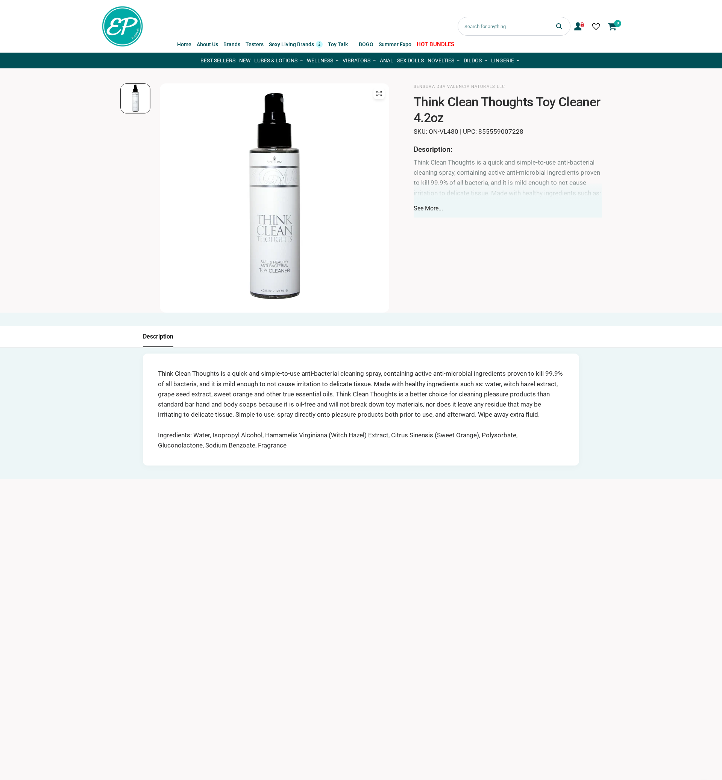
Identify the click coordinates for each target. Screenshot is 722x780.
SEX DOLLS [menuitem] (410, 60)
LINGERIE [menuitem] (502, 60)
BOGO (366, 44)
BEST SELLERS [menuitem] (217, 60)
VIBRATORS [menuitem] (356, 60)
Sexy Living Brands (296, 43)
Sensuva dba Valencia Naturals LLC (459, 86)
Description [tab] (158, 336)
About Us (207, 44)
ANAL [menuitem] (386, 60)
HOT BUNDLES (435, 44)
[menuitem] (184, 44)
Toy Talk (338, 44)
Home (184, 44)
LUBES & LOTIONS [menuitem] (275, 60)
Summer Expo (395, 44)
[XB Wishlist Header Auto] (596, 26)
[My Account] (579, 26)
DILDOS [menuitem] (473, 60)
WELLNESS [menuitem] (320, 60)
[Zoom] (379, 93)
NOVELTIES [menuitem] (441, 60)
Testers (255, 44)
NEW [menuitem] (244, 60)
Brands (231, 44)
